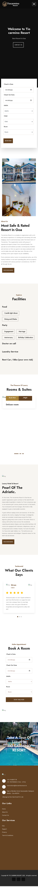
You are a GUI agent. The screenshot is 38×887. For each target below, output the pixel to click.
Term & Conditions (7, 835)
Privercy (4, 832)
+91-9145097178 (12, 779)
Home (4, 809)
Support (4, 829)
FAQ (3, 826)
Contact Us (18, 45)
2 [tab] (20, 453)
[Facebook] (14, 879)
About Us (5, 812)
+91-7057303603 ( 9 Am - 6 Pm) (16, 782)
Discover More (8, 270)
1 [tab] (16, 453)
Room (6, 127)
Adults (6, 105)
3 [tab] (23, 453)
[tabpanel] (19, 402)
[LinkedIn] (18, 879)
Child (5, 116)
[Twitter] (23, 879)
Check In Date (8, 84)
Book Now (8, 141)
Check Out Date (9, 95)
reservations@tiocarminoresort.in (17, 785)
